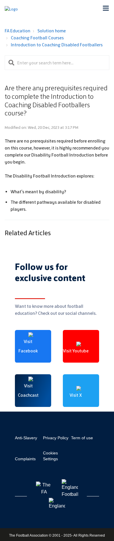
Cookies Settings (50, 456)
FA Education (17, 31)
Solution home (51, 31)
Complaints (25, 458)
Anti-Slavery (26, 437)
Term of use (82, 437)
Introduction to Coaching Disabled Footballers (57, 45)
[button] (105, 9)
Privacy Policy (55, 437)
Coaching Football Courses (37, 38)
